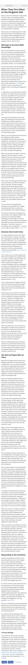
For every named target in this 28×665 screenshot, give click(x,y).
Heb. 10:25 (11, 600)
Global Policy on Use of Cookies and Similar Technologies (14, 652)
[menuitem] (2, 2)
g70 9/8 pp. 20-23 (10, 5)
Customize (18, 662)
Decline (10, 662)
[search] (26, 2)
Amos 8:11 (17, 621)
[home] (2, 2)
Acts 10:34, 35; (22, 250)
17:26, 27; (4, 252)
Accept (4, 662)
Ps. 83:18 (18, 83)
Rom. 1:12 (23, 228)
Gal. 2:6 (9, 252)
